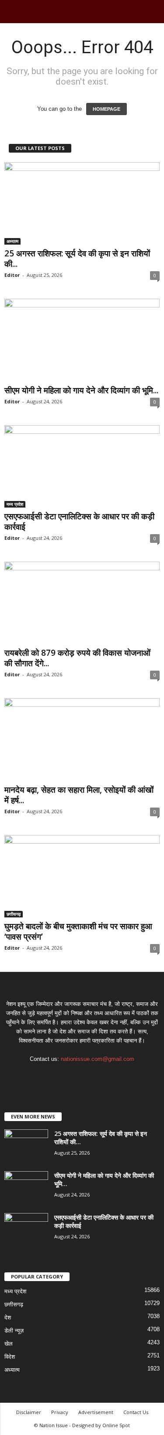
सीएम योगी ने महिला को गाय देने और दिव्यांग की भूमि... (81, 390)
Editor (12, 275)
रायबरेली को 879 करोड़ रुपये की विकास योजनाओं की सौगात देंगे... (77, 658)
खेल (8, 1343)
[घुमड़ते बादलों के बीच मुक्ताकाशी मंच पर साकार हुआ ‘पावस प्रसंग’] (82, 876)
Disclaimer (28, 1412)
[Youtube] (109, 1076)
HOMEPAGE (106, 109)
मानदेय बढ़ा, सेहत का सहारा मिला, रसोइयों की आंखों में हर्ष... (79, 795)
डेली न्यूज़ (14, 1330)
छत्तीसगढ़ (14, 914)
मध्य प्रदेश (15, 504)
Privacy (59, 1412)
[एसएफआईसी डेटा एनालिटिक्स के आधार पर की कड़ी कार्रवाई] (82, 466)
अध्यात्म (12, 241)
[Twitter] (92, 1076)
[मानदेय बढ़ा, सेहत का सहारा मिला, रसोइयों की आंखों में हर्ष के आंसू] (82, 739)
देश (7, 1317)
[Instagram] (74, 1076)
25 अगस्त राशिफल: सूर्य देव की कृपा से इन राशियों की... (77, 258)
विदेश (9, 1356)
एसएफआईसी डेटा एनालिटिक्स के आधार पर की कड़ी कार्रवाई (79, 521)
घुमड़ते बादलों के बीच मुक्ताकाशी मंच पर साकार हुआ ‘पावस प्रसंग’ (78, 931)
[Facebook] (56, 1076)
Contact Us (135, 1412)
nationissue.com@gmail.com (97, 1059)
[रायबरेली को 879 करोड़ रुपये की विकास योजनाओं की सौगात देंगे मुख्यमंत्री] (82, 603)
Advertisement (95, 1412)
